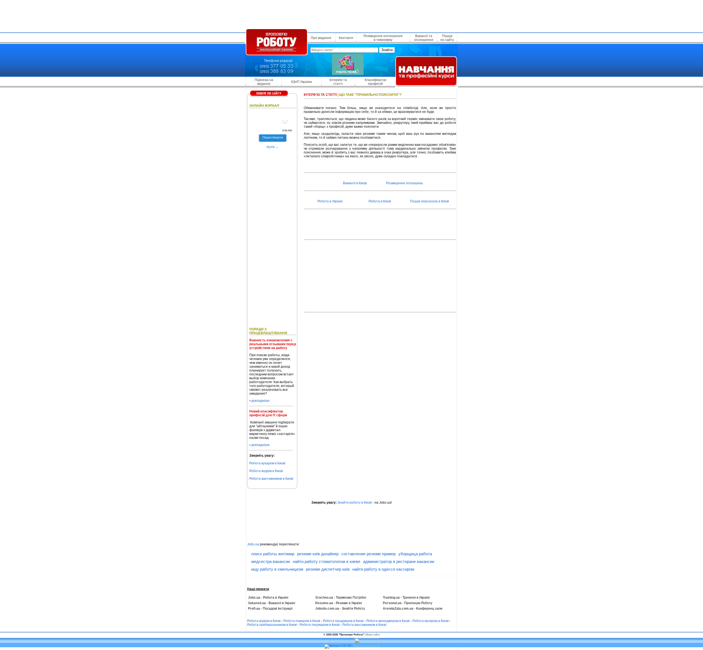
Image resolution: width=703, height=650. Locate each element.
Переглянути (273, 138)
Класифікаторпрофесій (375, 82)
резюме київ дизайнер (318, 553)
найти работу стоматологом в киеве (326, 561)
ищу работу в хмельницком (277, 569)
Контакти (346, 38)
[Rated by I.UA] (367, 645)
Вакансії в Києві (355, 183)
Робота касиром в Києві (430, 621)
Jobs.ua (253, 544)
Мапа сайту (373, 634)
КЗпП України (301, 82)
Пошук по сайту (447, 38)
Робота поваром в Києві (301, 621)
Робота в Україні (330, 201)
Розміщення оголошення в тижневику (383, 38)
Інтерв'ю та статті (338, 82)
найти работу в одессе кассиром (383, 569)
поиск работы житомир (272, 553)
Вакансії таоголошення (423, 38)
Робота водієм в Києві (266, 471)
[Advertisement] (351, 15)
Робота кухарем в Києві (267, 463)
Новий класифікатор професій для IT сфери (268, 413)
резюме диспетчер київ (328, 569)
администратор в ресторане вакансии (398, 561)
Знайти (387, 50)
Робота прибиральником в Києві (272, 625)
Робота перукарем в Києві (320, 625)
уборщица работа (415, 553)
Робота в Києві (380, 201)
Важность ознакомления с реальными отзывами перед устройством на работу (272, 344)
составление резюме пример (368, 553)
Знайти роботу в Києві (354, 502)
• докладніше (259, 401)
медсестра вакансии (270, 561)
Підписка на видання (264, 82)
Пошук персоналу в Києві (429, 201)
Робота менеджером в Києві (388, 621)
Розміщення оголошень (404, 183)
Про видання (321, 38)
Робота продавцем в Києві (343, 621)
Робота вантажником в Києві (271, 479)
